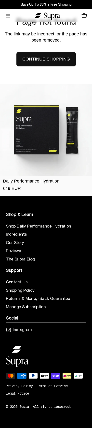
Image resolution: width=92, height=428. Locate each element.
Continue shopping (46, 59)
